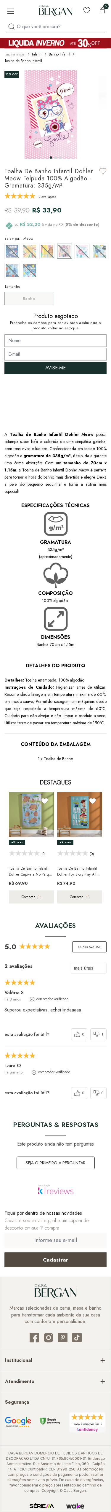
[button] (51, 157)
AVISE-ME (55, 367)
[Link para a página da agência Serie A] (42, 1506)
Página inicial (14, 54)
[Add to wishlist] (103, 171)
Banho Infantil (59, 54)
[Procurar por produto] (11, 26)
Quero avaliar (89, 947)
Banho (29, 298)
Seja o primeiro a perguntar (56, 1163)
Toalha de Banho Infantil (23, 60)
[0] (102, 10)
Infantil (37, 54)
